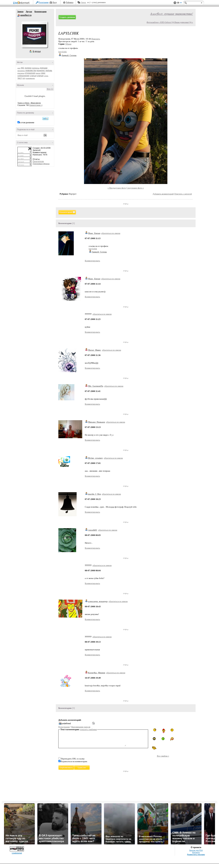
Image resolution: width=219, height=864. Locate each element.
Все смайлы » (163, 756)
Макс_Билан (94, 233)
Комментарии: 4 (35, 105)
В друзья (37, 51)
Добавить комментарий (163, 194)
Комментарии (40, 11)
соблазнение (23, 76)
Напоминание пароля (80, 727)
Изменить (95, 39)
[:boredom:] (172, 730)
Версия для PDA (196, 850)
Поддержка (175, 2)
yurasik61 (92, 530)
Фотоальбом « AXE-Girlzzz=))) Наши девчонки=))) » (170, 22)
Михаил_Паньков (96, 422)
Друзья (29, 11)
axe (18, 68)
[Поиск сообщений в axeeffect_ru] (45, 118)
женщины (21, 71)
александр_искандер (98, 601)
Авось (83, 2)
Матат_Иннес (94, 350)
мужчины (20, 73)
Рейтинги (69, 2)
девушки (43, 68)
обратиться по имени (110, 233)
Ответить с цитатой (183, 194)
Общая (68, 44)
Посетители (38, 161)
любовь (48, 70)
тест (19, 78)
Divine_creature (95, 458)
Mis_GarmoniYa (95, 386)
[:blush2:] (172, 739)
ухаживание (30, 78)
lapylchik (62, 51)
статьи (33, 75)
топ (23, 78)
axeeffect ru (18, 15)
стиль (46, 76)
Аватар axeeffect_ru (34, 34)
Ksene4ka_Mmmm (96, 673)
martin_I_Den (94, 494)
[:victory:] (154, 748)
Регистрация (44, 2)
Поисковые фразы (41, 164)
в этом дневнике (27, 122)
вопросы (35, 68)
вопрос (28, 68)
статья (40, 75)
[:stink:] (154, 729)
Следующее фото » (135, 188)
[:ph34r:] (154, 738)
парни (38, 73)
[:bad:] (163, 738)
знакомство (30, 70)
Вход (55, 2)
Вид (179, 3)
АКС (23, 68)
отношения (30, 73)
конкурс (41, 70)
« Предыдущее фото (117, 188)
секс (43, 73)
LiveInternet (22, 3)
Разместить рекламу (196, 854)
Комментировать (92, 261)
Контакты (196, 852)
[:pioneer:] (163, 731)
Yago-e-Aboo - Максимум (29, 103)
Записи (20, 11)
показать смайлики (88, 729)
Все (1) (50, 89)
